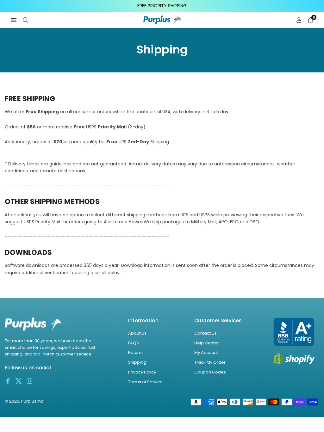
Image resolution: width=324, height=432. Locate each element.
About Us (137, 333)
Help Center (206, 343)
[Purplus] (162, 19)
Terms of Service (145, 382)
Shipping (137, 362)
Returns (136, 352)
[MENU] (14, 20)
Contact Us (205, 333)
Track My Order (210, 362)
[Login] (299, 20)
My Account (206, 352)
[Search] (25, 20)
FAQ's (134, 343)
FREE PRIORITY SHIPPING (162, 6)
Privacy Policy (142, 372)
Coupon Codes (210, 372)
